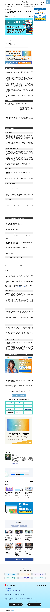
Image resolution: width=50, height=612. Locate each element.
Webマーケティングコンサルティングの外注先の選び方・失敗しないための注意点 (17, 92)
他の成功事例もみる (19, 559)
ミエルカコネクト (20, 384)
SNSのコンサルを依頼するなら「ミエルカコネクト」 (13, 46)
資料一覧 (44, 2)
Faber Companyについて (14, 604)
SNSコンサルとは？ (8, 40)
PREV (6, 481)
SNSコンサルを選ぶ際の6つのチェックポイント (12, 44)
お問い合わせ (48, 2)
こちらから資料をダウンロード (23, 123)
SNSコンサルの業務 (8, 43)
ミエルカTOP (7, 6)
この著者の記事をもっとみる (15, 463)
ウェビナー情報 (40, 2)
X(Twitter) (7, 447)
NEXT (31, 481)
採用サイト (31, 604)
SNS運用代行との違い (9, 42)
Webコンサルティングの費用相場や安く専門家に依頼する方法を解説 (15, 214)
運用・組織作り (8, 9)
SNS (15, 6)
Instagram (10, 447)
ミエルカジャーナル (12, 6)
